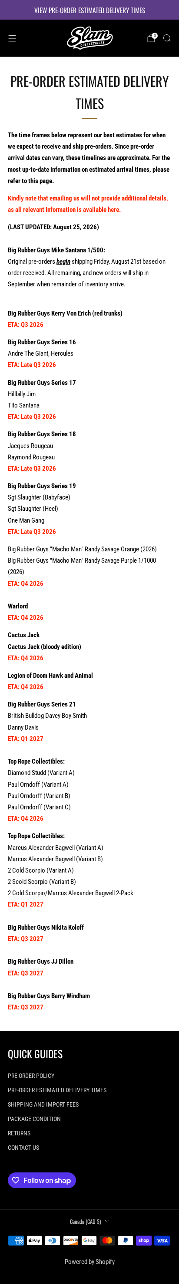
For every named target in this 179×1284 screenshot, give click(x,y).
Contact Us (23, 1147)
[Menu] (12, 38)
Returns (19, 1133)
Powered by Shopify (90, 1262)
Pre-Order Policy (31, 1075)
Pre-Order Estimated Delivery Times (57, 1090)
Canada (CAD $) (85, 1221)
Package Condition (34, 1118)
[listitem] (89, 10)
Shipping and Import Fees (43, 1104)
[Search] (166, 38)
